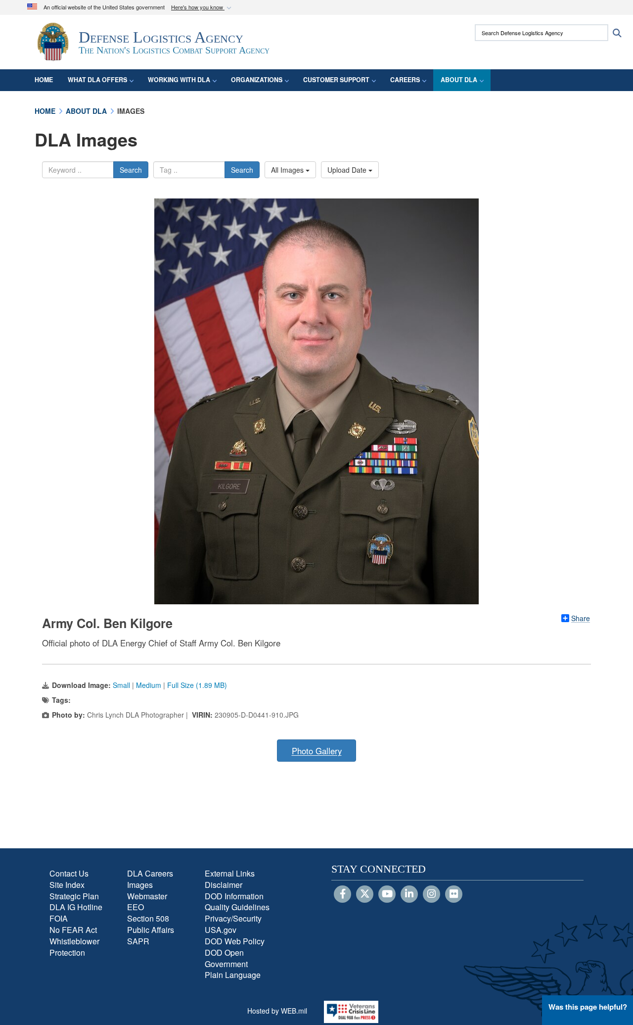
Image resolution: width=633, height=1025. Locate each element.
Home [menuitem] (44, 79)
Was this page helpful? (587, 1006)
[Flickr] (453, 894)
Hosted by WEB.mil (277, 1011)
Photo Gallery (317, 751)
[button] (202, 7)
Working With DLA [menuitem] (179, 79)
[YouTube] (387, 894)
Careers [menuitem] (405, 79)
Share (580, 618)
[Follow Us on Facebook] (342, 894)
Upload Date (347, 170)
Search (131, 170)
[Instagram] (431, 894)
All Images (288, 170)
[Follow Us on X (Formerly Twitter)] (364, 894)
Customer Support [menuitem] (336, 79)
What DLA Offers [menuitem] (97, 79)
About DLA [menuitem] (459, 79)
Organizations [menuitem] (256, 79)
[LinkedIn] (409, 894)
